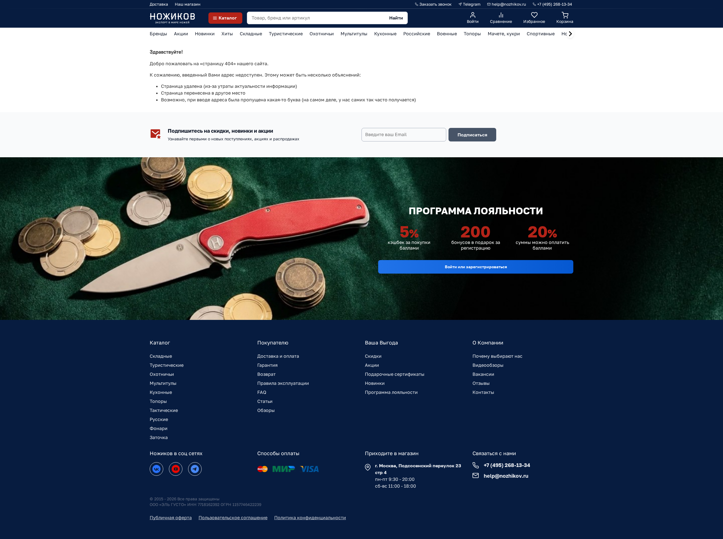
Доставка (159, 4)
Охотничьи (162, 374)
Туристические (167, 365)
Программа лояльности (391, 392)
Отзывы (481, 383)
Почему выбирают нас (497, 356)
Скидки (373, 356)
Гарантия (267, 365)
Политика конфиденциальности (310, 517)
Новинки (375, 383)
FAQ (261, 392)
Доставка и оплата (278, 356)
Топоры (158, 401)
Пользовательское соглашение (233, 517)
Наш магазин (188, 4)
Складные (161, 356)
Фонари (158, 428)
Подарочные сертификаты (394, 374)
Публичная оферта (171, 517)
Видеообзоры (488, 365)
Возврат (266, 374)
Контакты (483, 392)
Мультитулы (163, 383)
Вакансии (483, 374)
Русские (159, 419)
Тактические (164, 410)
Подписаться (472, 135)
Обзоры (266, 410)
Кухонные (161, 392)
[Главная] (172, 17)
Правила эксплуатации (283, 383)
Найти (396, 18)
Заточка (159, 437)
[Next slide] (570, 34)
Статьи (265, 401)
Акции (372, 365)
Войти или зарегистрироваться (476, 266)
